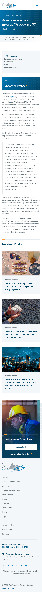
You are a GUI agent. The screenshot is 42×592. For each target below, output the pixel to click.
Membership (7, 495)
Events (5, 477)
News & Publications (15, 37)
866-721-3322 (7, 547)
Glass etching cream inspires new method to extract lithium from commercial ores (21, 334)
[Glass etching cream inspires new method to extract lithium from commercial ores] (21, 311)
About (5, 499)
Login (4, 516)
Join (4, 521)
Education (6, 486)
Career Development (11, 490)
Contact (5, 504)
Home (5, 37)
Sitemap (5, 534)
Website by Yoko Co (10, 588)
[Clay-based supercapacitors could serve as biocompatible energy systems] (21, 263)
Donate (5, 512)
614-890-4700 (22, 547)
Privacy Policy (8, 525)
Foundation (7, 508)
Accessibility (7, 530)
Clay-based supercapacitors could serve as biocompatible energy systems (19, 286)
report (12, 96)
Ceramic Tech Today (28, 37)
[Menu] (38, 5)
